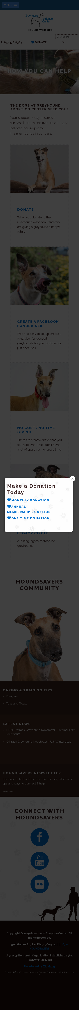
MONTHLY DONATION (30, 500)
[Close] (72, 478)
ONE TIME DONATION (30, 518)
